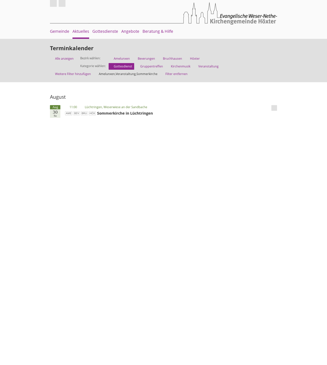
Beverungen (146, 58)
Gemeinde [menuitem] (59, 31)
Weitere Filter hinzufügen (73, 74)
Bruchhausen (172, 58)
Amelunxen (122, 58)
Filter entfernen (176, 74)
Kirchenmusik (180, 66)
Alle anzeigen (64, 58)
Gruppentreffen (151, 66)
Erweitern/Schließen (274, 108)
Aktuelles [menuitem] (80, 31)
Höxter (195, 58)
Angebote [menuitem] (130, 31)
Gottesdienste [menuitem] (105, 31)
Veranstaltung (208, 66)
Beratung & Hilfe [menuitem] (157, 31)
